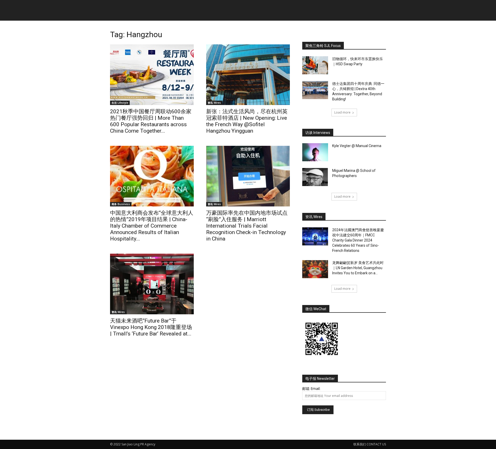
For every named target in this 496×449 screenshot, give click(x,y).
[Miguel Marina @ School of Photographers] (315, 177)
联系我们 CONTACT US (369, 444)
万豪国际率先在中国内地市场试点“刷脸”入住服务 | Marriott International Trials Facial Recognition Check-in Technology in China (247, 226)
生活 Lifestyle (120, 103)
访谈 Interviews (317, 133)
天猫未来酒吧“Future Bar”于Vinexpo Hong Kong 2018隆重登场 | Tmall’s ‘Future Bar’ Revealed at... (151, 327)
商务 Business (121, 204)
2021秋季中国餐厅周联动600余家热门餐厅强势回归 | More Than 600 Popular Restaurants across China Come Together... (150, 121)
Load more (342, 112)
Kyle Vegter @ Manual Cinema (356, 146)
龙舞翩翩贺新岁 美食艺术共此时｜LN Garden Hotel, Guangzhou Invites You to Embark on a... (358, 268)
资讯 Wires (214, 103)
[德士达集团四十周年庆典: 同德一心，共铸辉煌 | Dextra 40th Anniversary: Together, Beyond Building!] (315, 90)
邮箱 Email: (311, 388)
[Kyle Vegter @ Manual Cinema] (315, 152)
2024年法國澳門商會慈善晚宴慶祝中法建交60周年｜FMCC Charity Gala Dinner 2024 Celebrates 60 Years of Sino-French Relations (358, 240)
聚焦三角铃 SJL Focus (323, 46)
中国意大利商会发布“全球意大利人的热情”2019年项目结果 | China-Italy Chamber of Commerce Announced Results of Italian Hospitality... (151, 226)
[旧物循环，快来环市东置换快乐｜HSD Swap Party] (315, 65)
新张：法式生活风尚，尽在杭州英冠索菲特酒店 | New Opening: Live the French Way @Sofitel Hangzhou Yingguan (247, 121)
